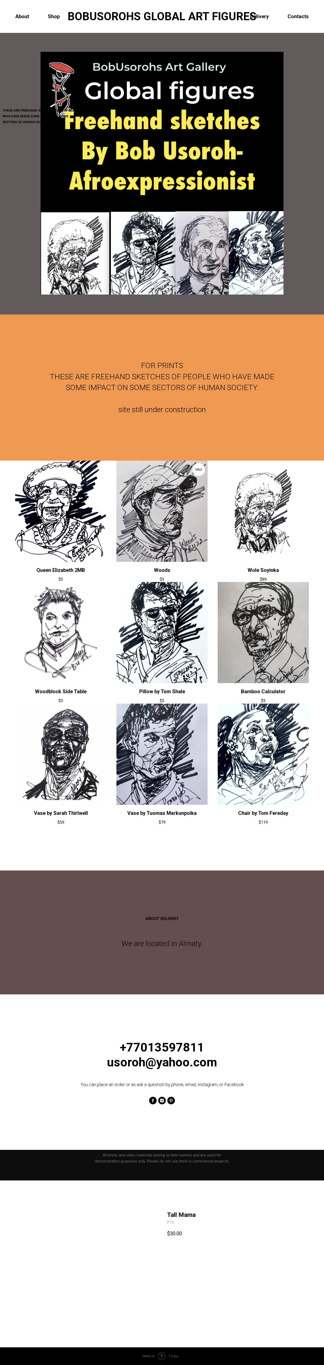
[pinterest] (171, 1100)
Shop (54, 16)
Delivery (259, 16)
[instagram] (162, 1100)
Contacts (298, 16)
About (22, 16)
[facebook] (153, 1100)
